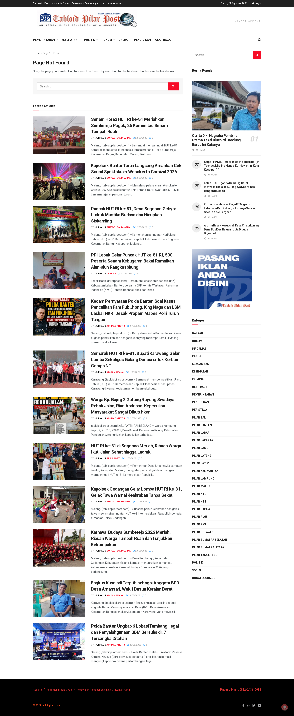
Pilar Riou (199, 524)
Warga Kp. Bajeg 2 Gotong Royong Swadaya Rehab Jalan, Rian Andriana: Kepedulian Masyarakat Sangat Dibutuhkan (132, 406)
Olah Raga (163, 39)
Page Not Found (51, 53)
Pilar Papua (201, 509)
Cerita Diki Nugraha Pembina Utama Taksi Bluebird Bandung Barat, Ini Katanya (216, 140)
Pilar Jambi (200, 448)
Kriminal (198, 379)
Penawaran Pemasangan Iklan (88, 3)
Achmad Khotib (116, 326)
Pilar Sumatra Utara (208, 547)
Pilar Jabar (200, 432)
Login (257, 3)
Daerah (124, 39)
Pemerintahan (44, 39)
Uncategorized (203, 578)
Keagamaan (200, 364)
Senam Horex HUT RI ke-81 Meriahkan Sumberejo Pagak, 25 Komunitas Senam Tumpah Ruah (129, 125)
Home (36, 53)
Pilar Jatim (200, 463)
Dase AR (111, 273)
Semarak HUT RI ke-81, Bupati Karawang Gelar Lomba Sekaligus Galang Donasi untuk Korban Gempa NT (135, 359)
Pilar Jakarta (202, 440)
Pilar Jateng (201, 455)
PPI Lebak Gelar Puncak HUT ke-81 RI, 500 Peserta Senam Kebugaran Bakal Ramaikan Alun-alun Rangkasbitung (132, 261)
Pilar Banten (202, 425)
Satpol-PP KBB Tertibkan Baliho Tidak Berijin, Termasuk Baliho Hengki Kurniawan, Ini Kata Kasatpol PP (232, 165)
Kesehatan (69, 39)
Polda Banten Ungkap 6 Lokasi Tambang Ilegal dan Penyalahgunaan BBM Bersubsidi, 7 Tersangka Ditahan (135, 632)
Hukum (107, 39)
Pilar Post (113, 458)
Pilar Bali (199, 417)
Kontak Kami (114, 3)
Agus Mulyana (115, 372)
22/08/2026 (141, 138)
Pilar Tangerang (204, 555)
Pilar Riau (199, 516)
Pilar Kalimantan (205, 471)
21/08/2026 (126, 273)
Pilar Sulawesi (203, 532)
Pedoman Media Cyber (56, 3)
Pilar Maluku (202, 486)
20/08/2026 (141, 551)
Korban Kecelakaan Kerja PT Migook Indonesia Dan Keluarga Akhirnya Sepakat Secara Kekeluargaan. (230, 208)
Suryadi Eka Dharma (119, 138)
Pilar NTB (199, 494)
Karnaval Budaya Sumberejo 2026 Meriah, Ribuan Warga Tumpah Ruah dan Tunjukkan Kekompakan (131, 538)
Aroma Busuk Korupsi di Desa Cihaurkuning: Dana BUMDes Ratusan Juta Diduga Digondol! (232, 229)
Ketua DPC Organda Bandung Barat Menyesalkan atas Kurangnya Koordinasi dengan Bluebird (230, 186)
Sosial (197, 570)
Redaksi (37, 3)
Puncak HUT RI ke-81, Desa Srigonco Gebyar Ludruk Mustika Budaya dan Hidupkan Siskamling (133, 215)
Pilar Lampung (203, 478)
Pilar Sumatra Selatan (209, 539)
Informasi (199, 348)
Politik (89, 39)
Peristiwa (199, 409)
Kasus (196, 356)
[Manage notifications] (284, 707)
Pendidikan (142, 39)
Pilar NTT (199, 501)
